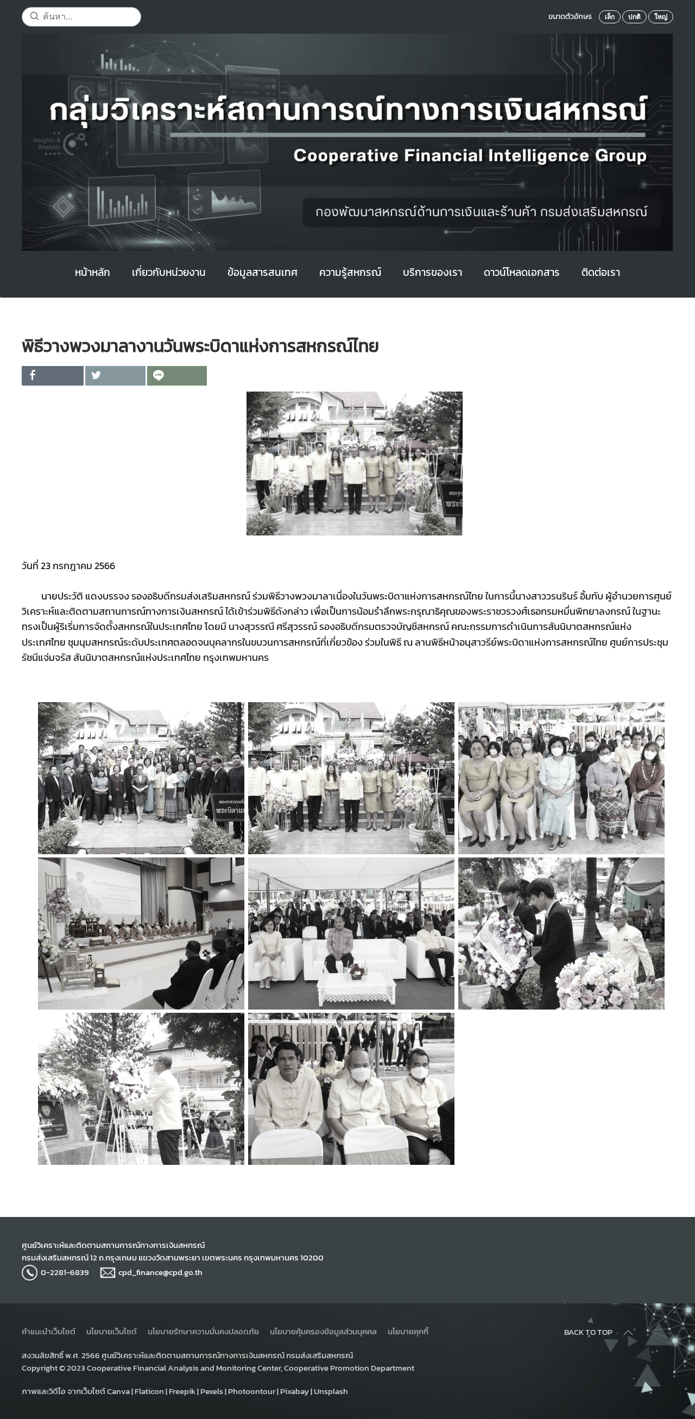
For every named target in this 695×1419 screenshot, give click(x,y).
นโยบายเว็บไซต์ (111, 1331)
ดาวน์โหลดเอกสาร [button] (522, 272)
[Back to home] (347, 142)
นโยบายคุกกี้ (408, 1331)
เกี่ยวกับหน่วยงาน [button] (169, 272)
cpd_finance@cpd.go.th (160, 1272)
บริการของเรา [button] (432, 272)
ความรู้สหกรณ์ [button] (350, 272)
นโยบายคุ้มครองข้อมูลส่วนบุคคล (323, 1331)
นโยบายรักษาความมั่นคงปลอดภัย (203, 1331)
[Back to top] (628, 1332)
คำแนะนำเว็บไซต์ (48, 1331)
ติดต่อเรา (601, 272)
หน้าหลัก (92, 272)
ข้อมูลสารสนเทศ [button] (263, 272)
